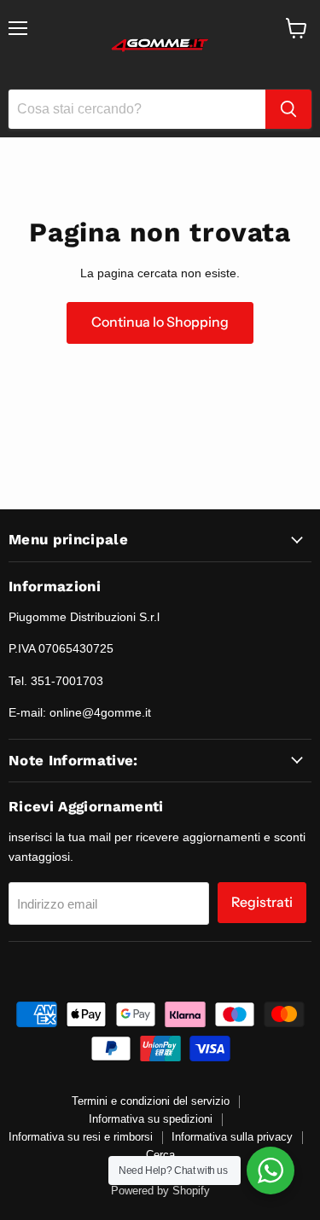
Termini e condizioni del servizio (151, 1101)
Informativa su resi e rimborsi (81, 1136)
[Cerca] (288, 109)
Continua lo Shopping (160, 322)
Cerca (160, 1154)
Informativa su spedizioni (150, 1119)
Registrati (262, 902)
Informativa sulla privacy (232, 1136)
